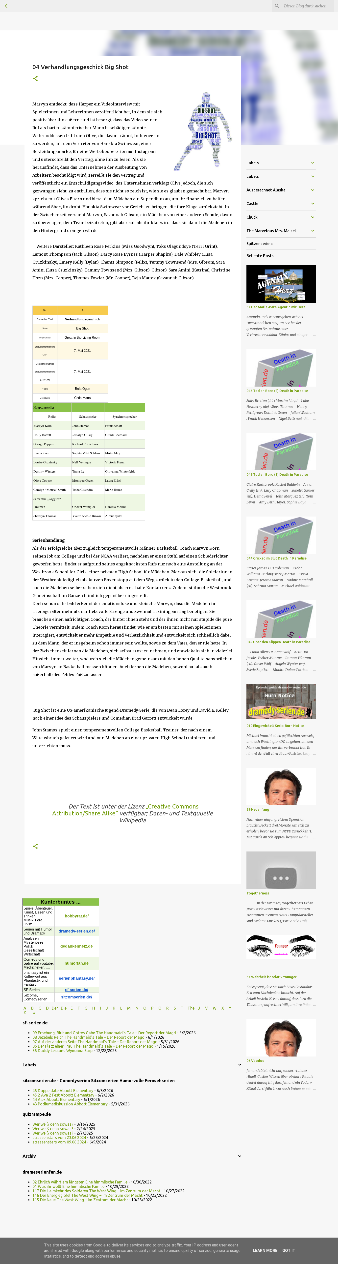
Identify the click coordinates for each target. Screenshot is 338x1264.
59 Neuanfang (257, 809)
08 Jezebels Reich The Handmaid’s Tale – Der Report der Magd (88, 1037)
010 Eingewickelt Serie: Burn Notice (275, 726)
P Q (156, 1008)
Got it (288, 1250)
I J (104, 1008)
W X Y (222, 1008)
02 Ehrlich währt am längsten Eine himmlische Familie (79, 1182)
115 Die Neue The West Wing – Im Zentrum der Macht (80, 1200)
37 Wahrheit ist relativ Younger (271, 977)
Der (55, 1008)
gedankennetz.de (76, 946)
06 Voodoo (255, 1061)
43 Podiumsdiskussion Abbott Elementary (70, 1104)
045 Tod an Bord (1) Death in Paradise (277, 475)
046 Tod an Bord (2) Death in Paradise (277, 391)
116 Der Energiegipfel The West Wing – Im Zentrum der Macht (87, 1195)
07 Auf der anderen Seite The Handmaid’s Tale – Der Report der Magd (94, 1041)
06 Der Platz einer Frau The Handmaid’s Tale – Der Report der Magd (92, 1046)
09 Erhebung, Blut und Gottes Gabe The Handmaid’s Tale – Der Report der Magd (104, 1033)
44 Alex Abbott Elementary (56, 1099)
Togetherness (257, 893)
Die (64, 1008)
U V (203, 1008)
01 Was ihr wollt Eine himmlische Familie (68, 1186)
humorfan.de (77, 963)
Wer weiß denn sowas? (52, 1124)
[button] (35, 79)
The (191, 1008)
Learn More (265, 1250)
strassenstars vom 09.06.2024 (59, 1142)
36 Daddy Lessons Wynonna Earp (62, 1050)
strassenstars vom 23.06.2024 (59, 1137)
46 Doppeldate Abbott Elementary (62, 1090)
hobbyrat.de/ (77, 916)
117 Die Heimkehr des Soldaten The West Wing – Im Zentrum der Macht (96, 1191)
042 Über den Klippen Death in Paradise (278, 642)
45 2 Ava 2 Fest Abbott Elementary (63, 1095)
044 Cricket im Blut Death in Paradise (276, 558)
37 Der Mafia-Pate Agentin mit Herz (275, 307)
